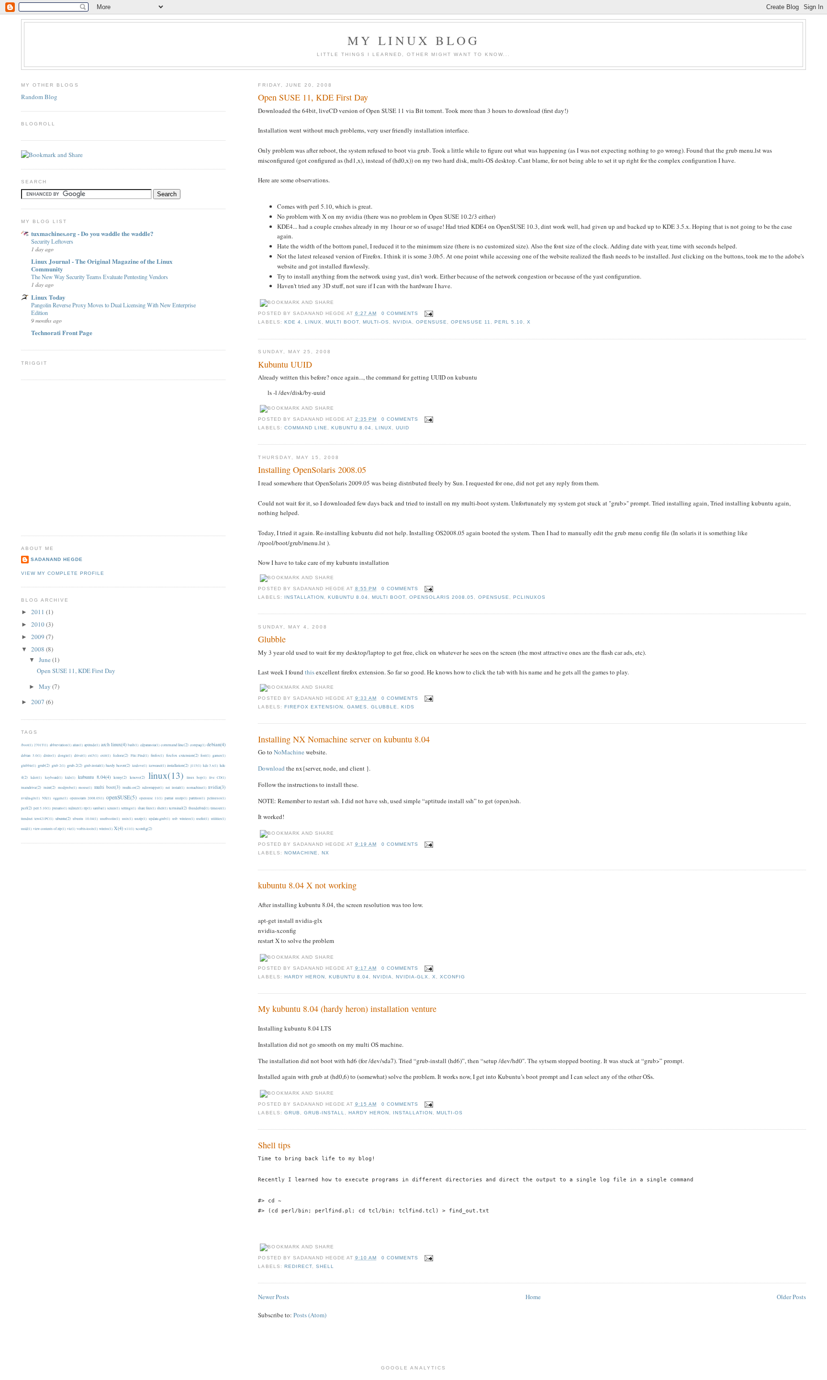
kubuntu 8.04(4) (94, 777)
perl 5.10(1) (42, 808)
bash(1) (133, 744)
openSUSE (431, 322)
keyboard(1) (53, 777)
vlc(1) (71, 828)
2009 (38, 636)
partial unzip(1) (176, 798)
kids (407, 706)
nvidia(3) (216, 787)
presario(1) (59, 808)
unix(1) (127, 818)
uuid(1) (26, 828)
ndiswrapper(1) (152, 787)
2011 (38, 611)
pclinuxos (529, 597)
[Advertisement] (101, 457)
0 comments (399, 313)
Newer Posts (273, 1296)
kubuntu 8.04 (351, 427)
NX (325, 852)
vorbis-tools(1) (87, 828)
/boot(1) (27, 744)
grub (292, 1112)
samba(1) (99, 808)
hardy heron (304, 976)
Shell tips (274, 1145)
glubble (384, 706)
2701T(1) (41, 744)
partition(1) (197, 798)
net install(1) (175, 787)
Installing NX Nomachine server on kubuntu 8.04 (344, 739)
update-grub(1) (159, 818)
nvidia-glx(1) (30, 798)
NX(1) (46, 798)
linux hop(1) (196, 777)
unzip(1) (140, 818)
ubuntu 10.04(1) (85, 818)
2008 (38, 649)
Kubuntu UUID (285, 364)
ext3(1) (93, 755)
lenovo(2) (137, 777)
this (309, 672)
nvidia (402, 322)
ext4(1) (106, 755)
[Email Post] (427, 313)
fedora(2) (120, 755)
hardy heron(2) (118, 765)
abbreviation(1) (60, 744)
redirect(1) (75, 808)
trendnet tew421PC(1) (37, 818)
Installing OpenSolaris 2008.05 (312, 469)
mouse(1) (85, 787)
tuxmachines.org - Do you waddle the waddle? (92, 233)
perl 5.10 (508, 322)
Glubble (272, 639)
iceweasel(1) (157, 765)
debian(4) (216, 744)
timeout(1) (218, 808)
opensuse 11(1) (150, 798)
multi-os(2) (131, 787)
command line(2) (175, 744)
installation (304, 597)
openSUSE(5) (121, 797)
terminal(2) (178, 807)
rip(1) (87, 808)
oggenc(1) (60, 798)
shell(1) (162, 808)
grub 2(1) (59, 765)
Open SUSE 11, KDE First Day (313, 97)
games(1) (218, 755)
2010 (38, 624)
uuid (402, 427)
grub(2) (44, 765)
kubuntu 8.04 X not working (307, 885)
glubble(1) (28, 765)
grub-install (324, 1112)
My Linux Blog (413, 40)
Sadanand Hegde (57, 559)
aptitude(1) (92, 744)
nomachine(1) (196, 787)
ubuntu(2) (63, 818)
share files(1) (147, 808)
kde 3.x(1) (210, 765)
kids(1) (70, 777)
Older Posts (791, 1296)
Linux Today (48, 297)
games (357, 706)
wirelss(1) (105, 828)
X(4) (118, 828)
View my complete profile (62, 573)
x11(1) (129, 828)
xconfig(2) (143, 828)
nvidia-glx (412, 976)
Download (271, 768)
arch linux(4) (113, 744)
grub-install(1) (94, 765)
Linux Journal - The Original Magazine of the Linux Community (102, 265)
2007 (38, 701)
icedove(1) (139, 765)
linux (313, 322)
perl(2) (26, 807)
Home (533, 1296)
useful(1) (202, 818)
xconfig (452, 976)
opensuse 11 (470, 322)
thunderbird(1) (199, 808)
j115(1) (195, 765)
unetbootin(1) (110, 818)
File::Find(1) (139, 755)
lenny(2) (120, 777)
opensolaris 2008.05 (441, 597)
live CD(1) (217, 777)
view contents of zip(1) (49, 828)
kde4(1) (36, 777)
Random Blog (39, 96)
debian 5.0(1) (31, 755)
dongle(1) (65, 755)
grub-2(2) (74, 765)
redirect (298, 1266)
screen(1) (113, 808)
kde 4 (292, 322)
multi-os (376, 322)
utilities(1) (218, 818)
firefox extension (313, 706)
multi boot (342, 322)
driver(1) (80, 755)
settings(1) (128, 808)
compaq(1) (197, 744)
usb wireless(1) (183, 818)
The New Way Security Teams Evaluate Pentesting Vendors (99, 276)
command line (305, 427)
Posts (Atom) (309, 1315)
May (45, 686)
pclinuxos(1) (216, 798)
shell (325, 1266)
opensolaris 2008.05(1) (87, 798)
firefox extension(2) (182, 755)
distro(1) (50, 755)
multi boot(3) (107, 787)
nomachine (301, 852)
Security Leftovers (52, 241)
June (45, 659)
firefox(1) (157, 755)
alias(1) (78, 744)
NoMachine (289, 752)
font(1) (205, 755)
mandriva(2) (31, 787)
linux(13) (166, 775)
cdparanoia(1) (149, 744)
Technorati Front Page (61, 332)
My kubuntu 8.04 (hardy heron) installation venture (347, 1008)
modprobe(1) (67, 787)
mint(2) (50, 787)
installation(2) (178, 765)
